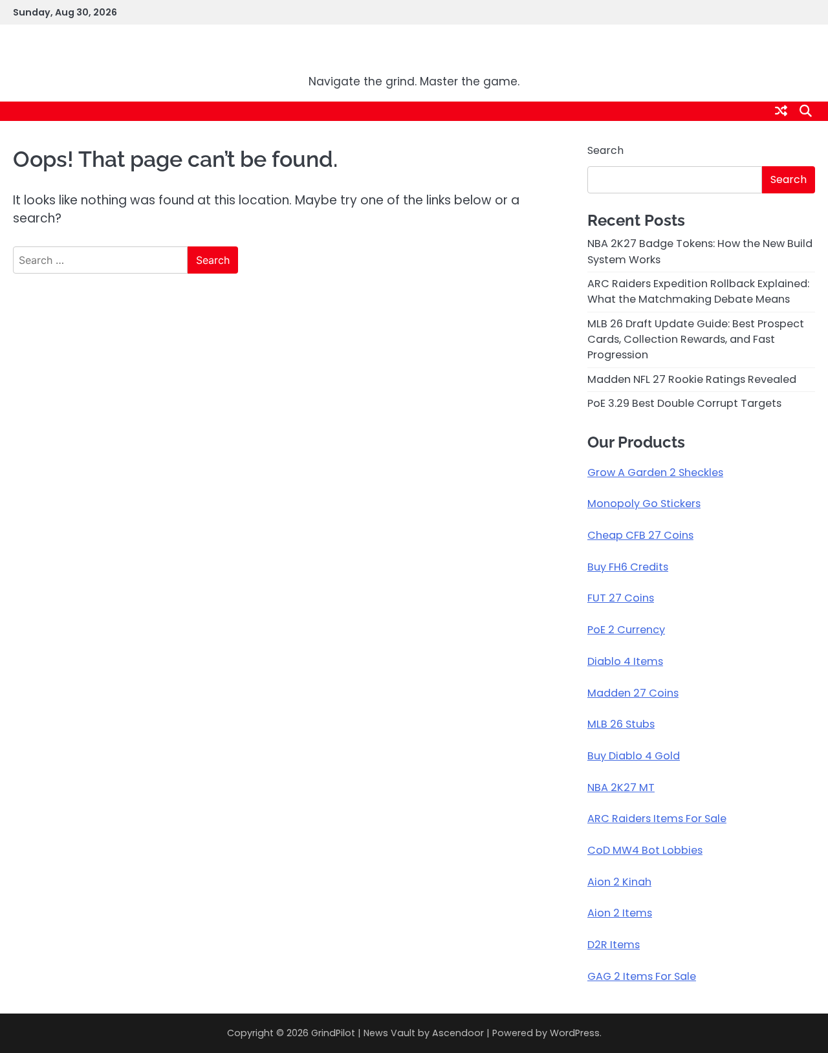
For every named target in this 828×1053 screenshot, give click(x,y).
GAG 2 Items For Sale (641, 976)
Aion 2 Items (619, 913)
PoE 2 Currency (626, 629)
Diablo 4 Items (625, 661)
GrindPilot (414, 55)
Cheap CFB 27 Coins (640, 535)
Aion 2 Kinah (619, 881)
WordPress (575, 1032)
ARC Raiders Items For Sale (656, 818)
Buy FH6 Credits (627, 566)
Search (605, 150)
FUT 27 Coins (620, 598)
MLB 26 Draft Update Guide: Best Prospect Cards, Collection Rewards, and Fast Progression (695, 339)
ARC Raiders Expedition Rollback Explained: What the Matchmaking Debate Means (698, 291)
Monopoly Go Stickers (644, 503)
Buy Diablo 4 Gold (633, 755)
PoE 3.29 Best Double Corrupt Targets (684, 403)
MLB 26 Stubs (621, 724)
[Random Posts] (781, 111)
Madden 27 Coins (633, 693)
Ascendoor (458, 1032)
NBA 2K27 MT (621, 787)
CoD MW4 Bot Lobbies (645, 850)
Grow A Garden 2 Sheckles (655, 472)
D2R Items (613, 944)
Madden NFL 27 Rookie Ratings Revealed (691, 379)
